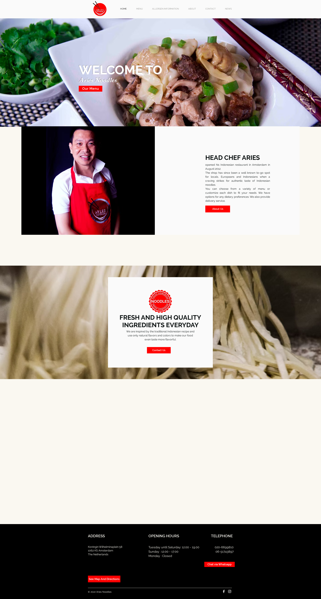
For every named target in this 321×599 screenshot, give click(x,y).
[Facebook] (224, 591)
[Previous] (6, 72)
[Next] (315, 72)
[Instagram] (230, 591)
